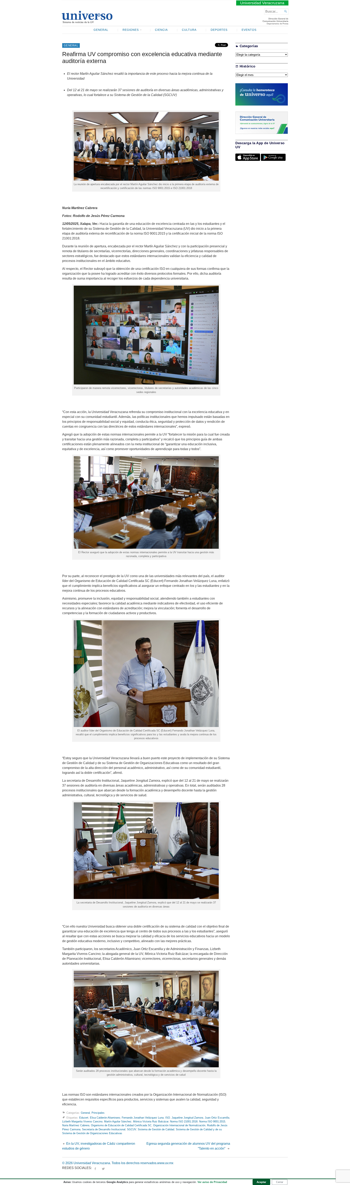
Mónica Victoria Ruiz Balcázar (150, 1121)
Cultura (189, 29)
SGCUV (131, 1129)
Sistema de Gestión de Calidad (156, 1129)
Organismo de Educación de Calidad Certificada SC (121, 1125)
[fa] (95, 1168)
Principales (98, 1112)
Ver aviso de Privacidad (212, 1182)
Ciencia (161, 29)
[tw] (103, 1168)
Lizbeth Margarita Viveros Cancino (82, 1121)
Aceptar (261, 1182)
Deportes (219, 29)
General (101, 29)
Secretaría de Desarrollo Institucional (103, 1129)
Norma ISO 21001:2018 (183, 1121)
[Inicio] (87, 21)
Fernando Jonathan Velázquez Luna (143, 1117)
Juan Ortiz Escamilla (217, 1117)
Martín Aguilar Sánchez (117, 1121)
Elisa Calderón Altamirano (105, 1117)
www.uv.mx (165, 1163)
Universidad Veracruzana (262, 3)
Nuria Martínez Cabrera (75, 1125)
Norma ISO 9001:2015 (212, 1121)
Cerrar (279, 1182)
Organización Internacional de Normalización (179, 1125)
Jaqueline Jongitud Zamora (187, 1117)
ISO (167, 1117)
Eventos (249, 29)
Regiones (131, 29)
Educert (83, 1117)
